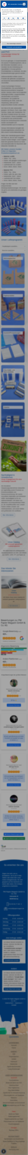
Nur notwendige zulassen (14, 43)
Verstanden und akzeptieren (14, 47)
